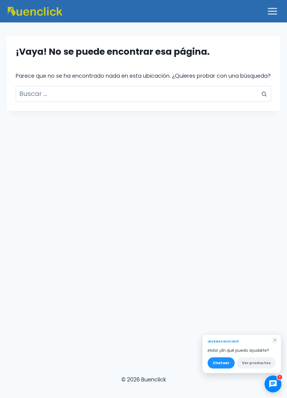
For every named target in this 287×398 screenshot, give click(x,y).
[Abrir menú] (272, 11)
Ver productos (256, 362)
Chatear (221, 362)
